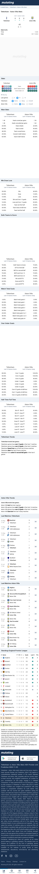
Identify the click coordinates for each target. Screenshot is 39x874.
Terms (3, 861)
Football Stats (4, 7)
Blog (27, 872)
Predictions (11, 872)
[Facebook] (3, 856)
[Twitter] (7, 856)
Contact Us (22, 861)
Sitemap (15, 861)
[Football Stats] (8, 2)
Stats (4, 872)
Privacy (9, 861)
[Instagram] (12, 856)
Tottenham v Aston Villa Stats (18, 7)
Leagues (19, 872)
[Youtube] (17, 856)
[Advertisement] (19, 56)
